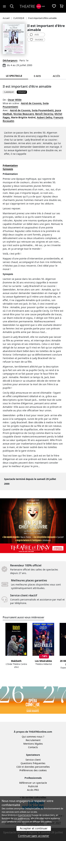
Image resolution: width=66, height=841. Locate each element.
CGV (18, 766)
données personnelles (37, 766)
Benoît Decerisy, (44, 113)
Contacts (33, 747)
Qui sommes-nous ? (33, 736)
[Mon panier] (61, 6)
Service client (33, 759)
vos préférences (22, 818)
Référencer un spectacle (33, 782)
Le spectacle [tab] (14, 75)
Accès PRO (33, 789)
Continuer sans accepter (33, 836)
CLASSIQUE (9, 92)
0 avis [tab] (37, 76)
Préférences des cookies (33, 770)
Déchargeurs (10, 60)
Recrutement (33, 740)
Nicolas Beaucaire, (24, 113)
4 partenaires (24, 815)
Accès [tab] (56, 76)
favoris (39, 39)
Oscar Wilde (14, 99)
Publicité (33, 786)
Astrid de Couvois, (31, 103)
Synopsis (8, 169)
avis (37, 34)
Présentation (10, 165)
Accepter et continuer (34, 828)
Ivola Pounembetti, (43, 110)
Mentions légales (33, 743)
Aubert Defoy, (45, 117)
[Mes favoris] (54, 6)
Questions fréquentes (33, 763)
